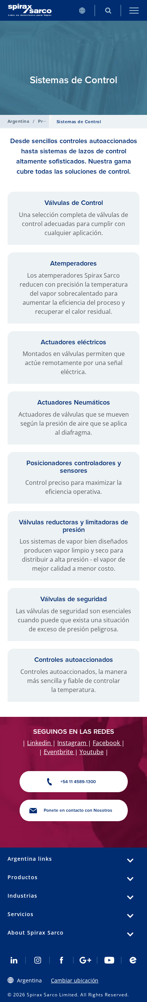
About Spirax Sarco (36, 932)
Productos (23, 877)
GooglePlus (85, 960)
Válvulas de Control (73, 203)
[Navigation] (134, 10)
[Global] (82, 10)
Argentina (18, 121)
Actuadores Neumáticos (73, 402)
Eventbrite (59, 752)
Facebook (107, 743)
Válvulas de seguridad (73, 599)
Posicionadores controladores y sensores (73, 466)
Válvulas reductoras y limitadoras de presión (73, 526)
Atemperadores (73, 263)
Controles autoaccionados (73, 659)
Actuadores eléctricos (73, 342)
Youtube (92, 752)
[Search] (108, 10)
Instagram (72, 743)
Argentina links (30, 858)
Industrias (22, 895)
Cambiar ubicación (74, 980)
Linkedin (39, 743)
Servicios (21, 914)
